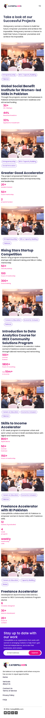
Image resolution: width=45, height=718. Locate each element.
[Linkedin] (8, 712)
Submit (35, 653)
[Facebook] (5, 712)
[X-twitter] (16, 712)
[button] (40, 6)
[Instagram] (12, 712)
